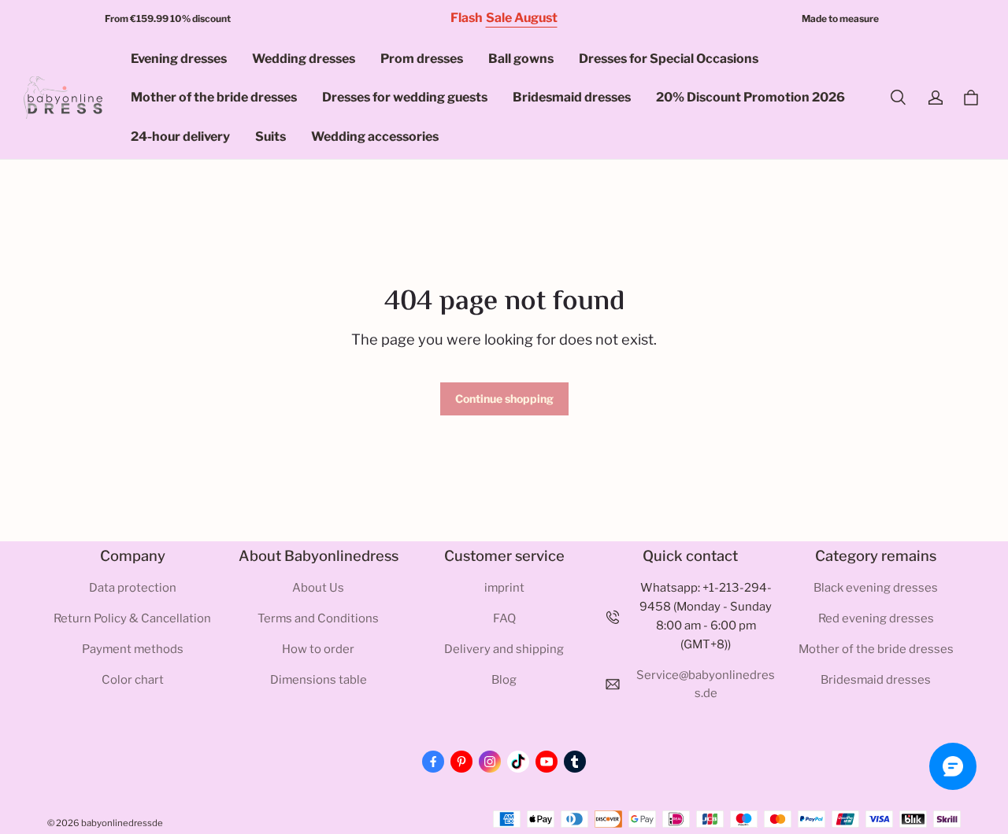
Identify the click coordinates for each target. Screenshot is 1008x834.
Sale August (522, 17)
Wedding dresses (303, 58)
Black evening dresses (875, 588)
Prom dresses (421, 58)
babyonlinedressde (122, 822)
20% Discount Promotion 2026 (750, 97)
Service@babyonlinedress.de (705, 684)
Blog (504, 680)
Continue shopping (504, 398)
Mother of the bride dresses (214, 97)
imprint (504, 588)
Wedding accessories (375, 136)
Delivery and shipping (504, 649)
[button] (898, 97)
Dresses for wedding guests (404, 97)
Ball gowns (521, 58)
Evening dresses (179, 58)
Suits (270, 136)
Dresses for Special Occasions (668, 58)
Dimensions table (318, 680)
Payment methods (132, 649)
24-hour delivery (180, 136)
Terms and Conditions (318, 618)
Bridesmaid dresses (572, 97)
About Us (318, 588)
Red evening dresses (876, 618)
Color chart (133, 680)
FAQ (504, 618)
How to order (318, 649)
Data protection (132, 588)
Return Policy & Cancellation (132, 618)
